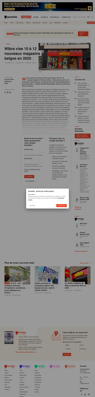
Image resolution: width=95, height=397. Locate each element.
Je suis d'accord (61, 205)
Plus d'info (32, 205)
